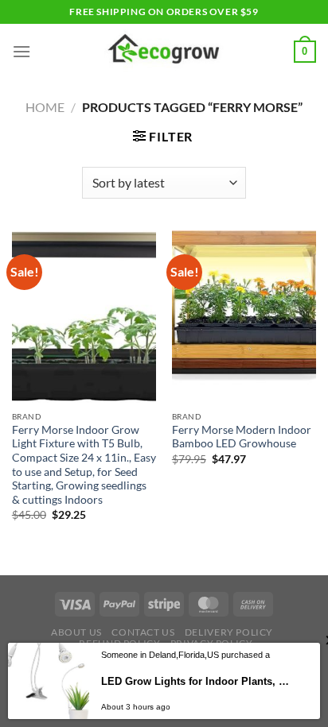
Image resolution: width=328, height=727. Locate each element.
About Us (76, 632)
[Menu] (21, 51)
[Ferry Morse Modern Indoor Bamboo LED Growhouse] (244, 316)
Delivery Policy (229, 632)
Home (44, 106)
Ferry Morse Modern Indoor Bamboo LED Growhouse (241, 437)
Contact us (142, 632)
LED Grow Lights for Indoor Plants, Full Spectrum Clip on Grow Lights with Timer (196, 681)
